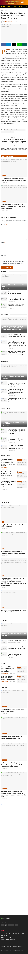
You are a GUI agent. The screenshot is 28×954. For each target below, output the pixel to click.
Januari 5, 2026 (11, 308)
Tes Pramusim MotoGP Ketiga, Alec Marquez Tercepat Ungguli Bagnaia (8, 677)
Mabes (8, 6)
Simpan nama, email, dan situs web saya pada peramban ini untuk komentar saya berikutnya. (13, 262)
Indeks (3, 6)
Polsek (19, 459)
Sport (19, 667)
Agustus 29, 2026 (11, 395)
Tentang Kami (21, 948)
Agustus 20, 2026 (11, 435)
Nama (3, 242)
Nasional (4, 706)
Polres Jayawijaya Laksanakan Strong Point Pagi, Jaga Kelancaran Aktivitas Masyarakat (13, 375)
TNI (3, 548)
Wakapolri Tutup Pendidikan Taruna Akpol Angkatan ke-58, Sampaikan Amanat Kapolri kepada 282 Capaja (16, 353)
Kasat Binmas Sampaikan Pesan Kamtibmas (14, 129)
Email (3, 249)
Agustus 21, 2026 (6, 425)
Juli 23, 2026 (10, 348)
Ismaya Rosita (8, 21)
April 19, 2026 (11, 657)
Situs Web (3, 255)
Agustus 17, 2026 (11, 450)
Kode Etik (9, 946)
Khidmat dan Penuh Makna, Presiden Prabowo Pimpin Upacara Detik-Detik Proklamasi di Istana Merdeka (11, 764)
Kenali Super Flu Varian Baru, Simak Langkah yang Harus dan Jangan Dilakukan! (16, 305)
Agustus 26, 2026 (5, 489)
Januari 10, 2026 (11, 301)
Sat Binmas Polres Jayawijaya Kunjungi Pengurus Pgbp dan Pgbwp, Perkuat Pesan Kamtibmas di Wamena (13, 206)
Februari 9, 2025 (12, 673)
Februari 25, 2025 (17, 21)
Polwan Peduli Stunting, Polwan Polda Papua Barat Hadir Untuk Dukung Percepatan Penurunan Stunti (17, 439)
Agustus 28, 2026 (5, 740)
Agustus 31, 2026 (5, 182)
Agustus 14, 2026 (5, 798)
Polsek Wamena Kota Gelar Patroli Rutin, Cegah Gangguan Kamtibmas (8, 473)
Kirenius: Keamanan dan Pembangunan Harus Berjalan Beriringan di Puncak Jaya (17, 400)
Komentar (4, 224)
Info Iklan (3, 946)
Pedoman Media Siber (18, 946)
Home (2, 10)
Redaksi (14, 948)
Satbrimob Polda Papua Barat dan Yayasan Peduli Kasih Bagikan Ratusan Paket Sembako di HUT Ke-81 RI (17, 447)
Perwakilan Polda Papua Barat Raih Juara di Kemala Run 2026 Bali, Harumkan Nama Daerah (16, 654)
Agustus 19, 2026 (11, 442)
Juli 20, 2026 (10, 650)
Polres (20, 6)
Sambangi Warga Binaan (7, 131)
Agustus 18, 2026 (5, 768)
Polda (14, 6)
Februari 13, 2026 (6, 288)
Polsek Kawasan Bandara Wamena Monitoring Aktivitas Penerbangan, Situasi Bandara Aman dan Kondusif (8, 462)
